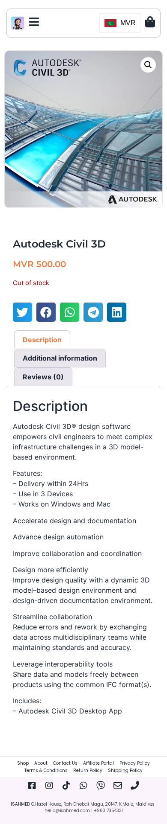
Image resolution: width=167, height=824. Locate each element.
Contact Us (65, 763)
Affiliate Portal (98, 763)
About (41, 763)
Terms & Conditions (46, 770)
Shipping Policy (125, 770)
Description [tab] (42, 339)
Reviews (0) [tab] (43, 377)
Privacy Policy (134, 763)
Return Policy (87, 770)
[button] (148, 65)
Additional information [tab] (60, 358)
